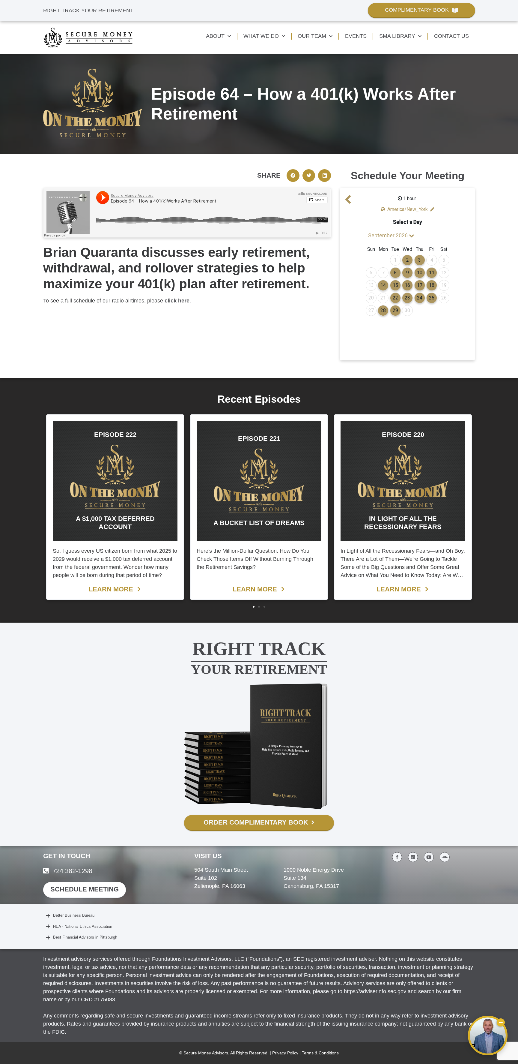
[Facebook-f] (397, 857)
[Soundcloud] (445, 857)
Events (356, 36)
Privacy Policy (285, 1052)
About (215, 36)
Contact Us (451, 36)
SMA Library (397, 36)
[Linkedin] (413, 857)
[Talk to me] (488, 1035)
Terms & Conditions (320, 1052)
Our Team (312, 36)
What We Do (261, 36)
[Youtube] (429, 857)
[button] (293, 175)
